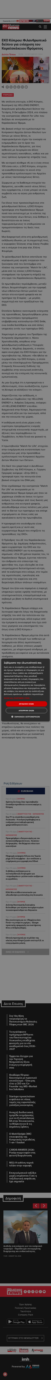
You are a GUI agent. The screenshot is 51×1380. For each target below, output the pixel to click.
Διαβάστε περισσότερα (33, 694)
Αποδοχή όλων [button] (26, 704)
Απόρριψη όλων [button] (26, 710)
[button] (25, 698)
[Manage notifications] (5, 1374)
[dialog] (25, 690)
